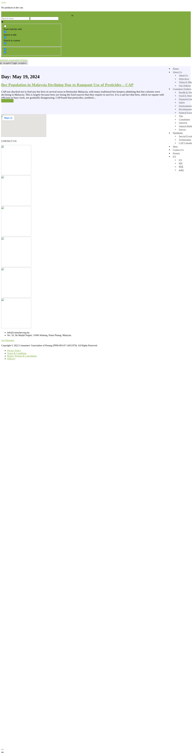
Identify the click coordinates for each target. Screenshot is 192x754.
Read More (7, 100)
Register (78, 15)
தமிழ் (181, 170)
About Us (177, 72)
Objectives (184, 79)
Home (176, 68)
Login (68, 15)
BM (180, 163)
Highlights (178, 133)
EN (174, 156)
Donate (176, 153)
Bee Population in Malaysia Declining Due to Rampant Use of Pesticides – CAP (67, 85)
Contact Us (178, 150)
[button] (7, 340)
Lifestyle (183, 123)
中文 (181, 167)
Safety (182, 102)
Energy (182, 129)
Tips (181, 116)
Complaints (184, 119)
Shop (175, 146)
